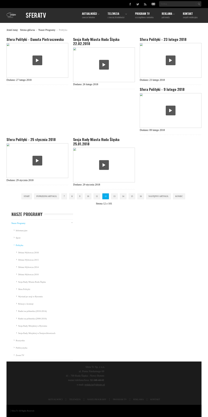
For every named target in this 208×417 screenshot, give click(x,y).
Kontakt (155, 399)
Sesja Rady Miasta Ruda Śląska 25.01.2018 (96, 141)
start (27, 196)
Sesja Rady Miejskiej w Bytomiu (32, 326)
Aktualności (55, 399)
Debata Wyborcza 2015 (28, 260)
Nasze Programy (18, 223)
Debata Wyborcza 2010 (28, 274)
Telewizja (75, 399)
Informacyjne (21, 230)
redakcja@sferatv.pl (94, 384)
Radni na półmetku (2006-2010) (32, 318)
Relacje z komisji (25, 304)
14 (123, 196)
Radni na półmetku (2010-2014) (32, 311)
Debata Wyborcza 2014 (28, 267)
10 (88, 196)
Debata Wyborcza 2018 (28, 252)
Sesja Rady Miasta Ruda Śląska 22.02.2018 (96, 41)
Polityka (19, 245)
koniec (179, 196)
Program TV (120, 399)
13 (114, 196)
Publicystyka (21, 348)
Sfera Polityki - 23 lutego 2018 (163, 39)
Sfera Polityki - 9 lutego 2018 (162, 89)
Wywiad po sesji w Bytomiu (30, 296)
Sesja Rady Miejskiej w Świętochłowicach (36, 333)
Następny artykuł (159, 196)
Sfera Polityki (24, 289)
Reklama (138, 399)
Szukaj (199, 4)
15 (132, 196)
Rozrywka (20, 340)
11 (97, 196)
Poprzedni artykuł (46, 196)
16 (141, 196)
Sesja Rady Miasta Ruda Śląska (32, 282)
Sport (18, 238)
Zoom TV (20, 355)
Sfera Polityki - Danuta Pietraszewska (35, 39)
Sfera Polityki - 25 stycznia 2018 (31, 139)
